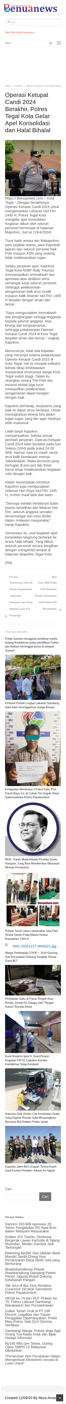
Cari (8, 1189)
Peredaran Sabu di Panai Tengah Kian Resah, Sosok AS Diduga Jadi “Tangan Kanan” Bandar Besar (29, 1002)
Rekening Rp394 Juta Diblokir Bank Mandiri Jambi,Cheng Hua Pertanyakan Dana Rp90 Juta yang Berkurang (32, 1258)
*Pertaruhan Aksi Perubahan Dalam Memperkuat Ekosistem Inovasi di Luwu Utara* (33, 1359)
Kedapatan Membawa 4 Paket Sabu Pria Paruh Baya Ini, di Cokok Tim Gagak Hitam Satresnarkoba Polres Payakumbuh (32, 793)
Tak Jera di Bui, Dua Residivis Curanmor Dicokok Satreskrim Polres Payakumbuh (28, 1289)
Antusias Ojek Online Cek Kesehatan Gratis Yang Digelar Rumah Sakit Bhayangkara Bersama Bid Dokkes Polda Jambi (32, 1117)
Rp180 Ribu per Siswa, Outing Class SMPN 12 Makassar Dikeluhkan (28, 1346)
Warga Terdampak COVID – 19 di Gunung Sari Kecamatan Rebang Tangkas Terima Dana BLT (31, 956)
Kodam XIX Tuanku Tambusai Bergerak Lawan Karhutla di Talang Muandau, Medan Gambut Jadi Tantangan (32, 1242)
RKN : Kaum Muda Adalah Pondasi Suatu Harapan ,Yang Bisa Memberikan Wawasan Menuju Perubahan (32, 863)
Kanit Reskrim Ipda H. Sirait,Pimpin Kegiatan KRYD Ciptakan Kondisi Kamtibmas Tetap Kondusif (27, 1060)
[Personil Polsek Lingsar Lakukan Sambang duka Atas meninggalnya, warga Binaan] (33, 677)
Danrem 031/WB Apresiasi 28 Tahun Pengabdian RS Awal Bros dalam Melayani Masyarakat (30, 1227)
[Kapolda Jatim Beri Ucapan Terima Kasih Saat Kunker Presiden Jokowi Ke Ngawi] (33, 1144)
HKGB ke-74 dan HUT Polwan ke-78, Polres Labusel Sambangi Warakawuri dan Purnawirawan (31, 1301)
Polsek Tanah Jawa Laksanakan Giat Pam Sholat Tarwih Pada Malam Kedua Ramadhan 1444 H (31, 934)
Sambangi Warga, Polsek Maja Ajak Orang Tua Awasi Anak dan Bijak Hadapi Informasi (33, 1334)
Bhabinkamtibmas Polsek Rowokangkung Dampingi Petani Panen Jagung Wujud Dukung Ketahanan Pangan (30, 1274)
